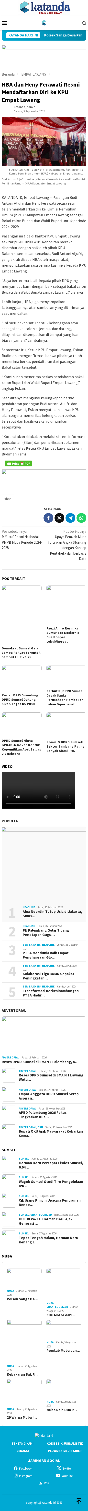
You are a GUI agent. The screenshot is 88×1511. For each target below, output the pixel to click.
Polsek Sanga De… (22, 1299)
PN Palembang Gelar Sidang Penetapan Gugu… (46, 932)
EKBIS (37, 944)
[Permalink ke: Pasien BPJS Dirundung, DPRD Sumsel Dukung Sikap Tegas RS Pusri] (22, 678)
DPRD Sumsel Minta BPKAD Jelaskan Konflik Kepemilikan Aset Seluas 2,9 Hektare (21, 747)
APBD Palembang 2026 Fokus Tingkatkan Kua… (42, 1114)
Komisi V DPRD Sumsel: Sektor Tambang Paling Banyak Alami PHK (65, 746)
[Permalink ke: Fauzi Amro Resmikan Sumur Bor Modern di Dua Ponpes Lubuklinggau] (66, 605)
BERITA (27, 944)
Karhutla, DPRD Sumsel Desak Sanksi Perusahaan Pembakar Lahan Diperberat (64, 697)
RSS (46, 1483)
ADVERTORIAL (14, 1010)
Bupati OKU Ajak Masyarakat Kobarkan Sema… (51, 1133)
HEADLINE (29, 907)
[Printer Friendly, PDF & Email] (18, 463)
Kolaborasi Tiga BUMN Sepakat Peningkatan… (48, 976)
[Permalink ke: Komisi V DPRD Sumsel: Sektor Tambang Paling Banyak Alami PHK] (66, 725)
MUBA (10, 1291)
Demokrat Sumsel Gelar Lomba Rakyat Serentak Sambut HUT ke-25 (21, 652)
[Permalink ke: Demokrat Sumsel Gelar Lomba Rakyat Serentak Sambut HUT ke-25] (22, 615)
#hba (7, 499)
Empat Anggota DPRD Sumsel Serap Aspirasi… (49, 1096)
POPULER (10, 820)
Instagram (26, 1476)
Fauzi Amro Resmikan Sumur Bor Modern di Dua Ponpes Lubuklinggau (63, 635)
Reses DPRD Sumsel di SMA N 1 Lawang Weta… (51, 1077)
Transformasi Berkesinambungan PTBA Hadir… (51, 993)
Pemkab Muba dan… (63, 1350)
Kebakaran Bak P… (22, 1374)
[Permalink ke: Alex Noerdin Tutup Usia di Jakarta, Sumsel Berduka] (44, 864)
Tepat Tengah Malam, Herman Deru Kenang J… (48, 1240)
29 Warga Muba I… (22, 1417)
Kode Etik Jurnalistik (65, 1443)
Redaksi (22, 1451)
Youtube (67, 1476)
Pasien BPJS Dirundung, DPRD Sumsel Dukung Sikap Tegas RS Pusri (20, 699)
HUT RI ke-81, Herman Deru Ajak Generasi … (45, 1221)
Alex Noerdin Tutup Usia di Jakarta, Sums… (52, 913)
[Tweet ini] (59, 518)
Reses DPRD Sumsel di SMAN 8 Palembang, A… (40, 1062)
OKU (40, 1127)
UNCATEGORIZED (41, 1214)
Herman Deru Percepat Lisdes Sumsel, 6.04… (51, 1165)
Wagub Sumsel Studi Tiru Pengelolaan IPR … (51, 1183)
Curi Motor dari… (60, 1315)
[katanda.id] (44, 22)
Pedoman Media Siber (65, 1451)
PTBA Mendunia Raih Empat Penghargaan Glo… (46, 955)
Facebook (25, 1469)
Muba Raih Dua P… (61, 1410)
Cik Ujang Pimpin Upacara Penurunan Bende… (50, 1202)
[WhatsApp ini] (81, 518)
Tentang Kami (22, 1443)
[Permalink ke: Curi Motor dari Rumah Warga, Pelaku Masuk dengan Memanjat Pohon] (63, 1284)
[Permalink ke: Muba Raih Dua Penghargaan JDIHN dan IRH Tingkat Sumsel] (63, 1388)
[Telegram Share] (70, 518)
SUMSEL (24, 1158)
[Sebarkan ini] (48, 518)
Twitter (67, 1469)
